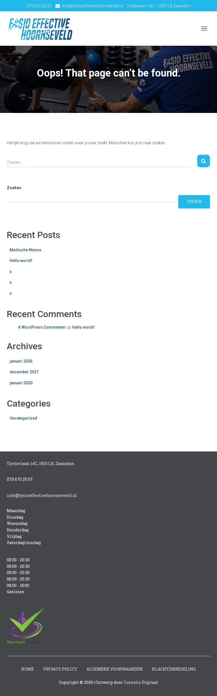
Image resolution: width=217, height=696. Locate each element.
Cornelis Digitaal (141, 682)
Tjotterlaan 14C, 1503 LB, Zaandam (41, 463)
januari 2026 (21, 361)
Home (27, 669)
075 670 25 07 (39, 6)
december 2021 (24, 372)
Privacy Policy (60, 669)
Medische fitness (25, 250)
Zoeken (14, 188)
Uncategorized (23, 418)
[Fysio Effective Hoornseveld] (42, 28)
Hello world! (21, 260)
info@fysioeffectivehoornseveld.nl (92, 6)
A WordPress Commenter (42, 327)
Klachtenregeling (174, 669)
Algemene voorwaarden (114, 669)
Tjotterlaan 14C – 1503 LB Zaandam (159, 6)
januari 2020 (21, 383)
